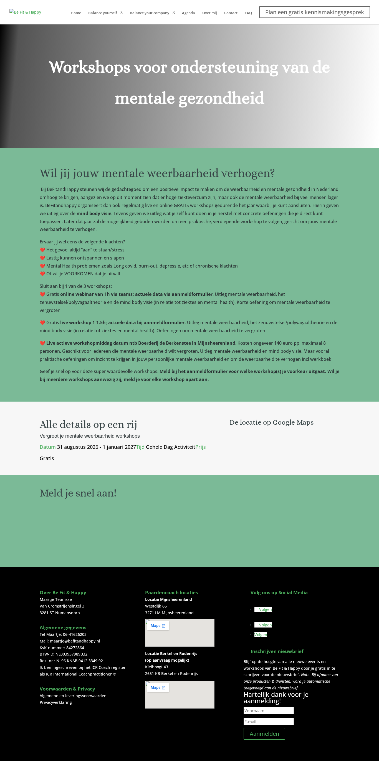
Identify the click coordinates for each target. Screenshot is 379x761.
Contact (230, 13)
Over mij (209, 13)
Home (76, 13)
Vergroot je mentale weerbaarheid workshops (90, 436)
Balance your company (149, 13)
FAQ (248, 13)
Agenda (188, 13)
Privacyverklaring (56, 702)
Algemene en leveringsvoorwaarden (73, 695)
